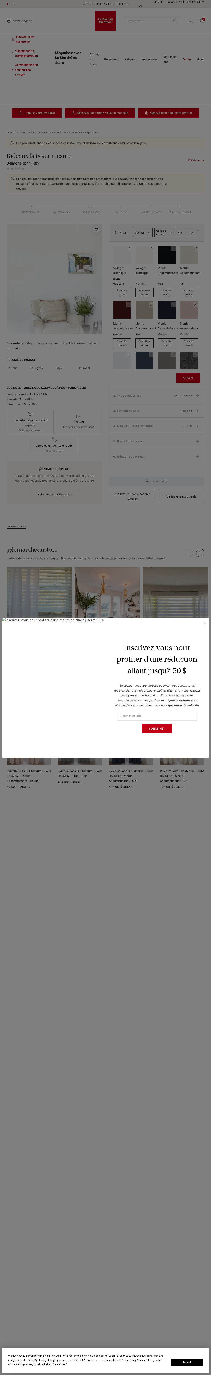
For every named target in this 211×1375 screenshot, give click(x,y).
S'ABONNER (157, 728)
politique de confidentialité (179, 705)
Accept (187, 1362)
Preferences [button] (58, 1364)
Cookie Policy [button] (128, 1360)
